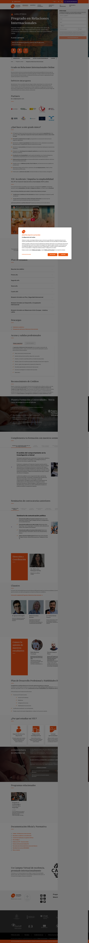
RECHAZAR (52, 254)
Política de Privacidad (49, 250)
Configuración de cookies (26, 254)
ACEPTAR (63, 254)
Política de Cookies (36, 250)
